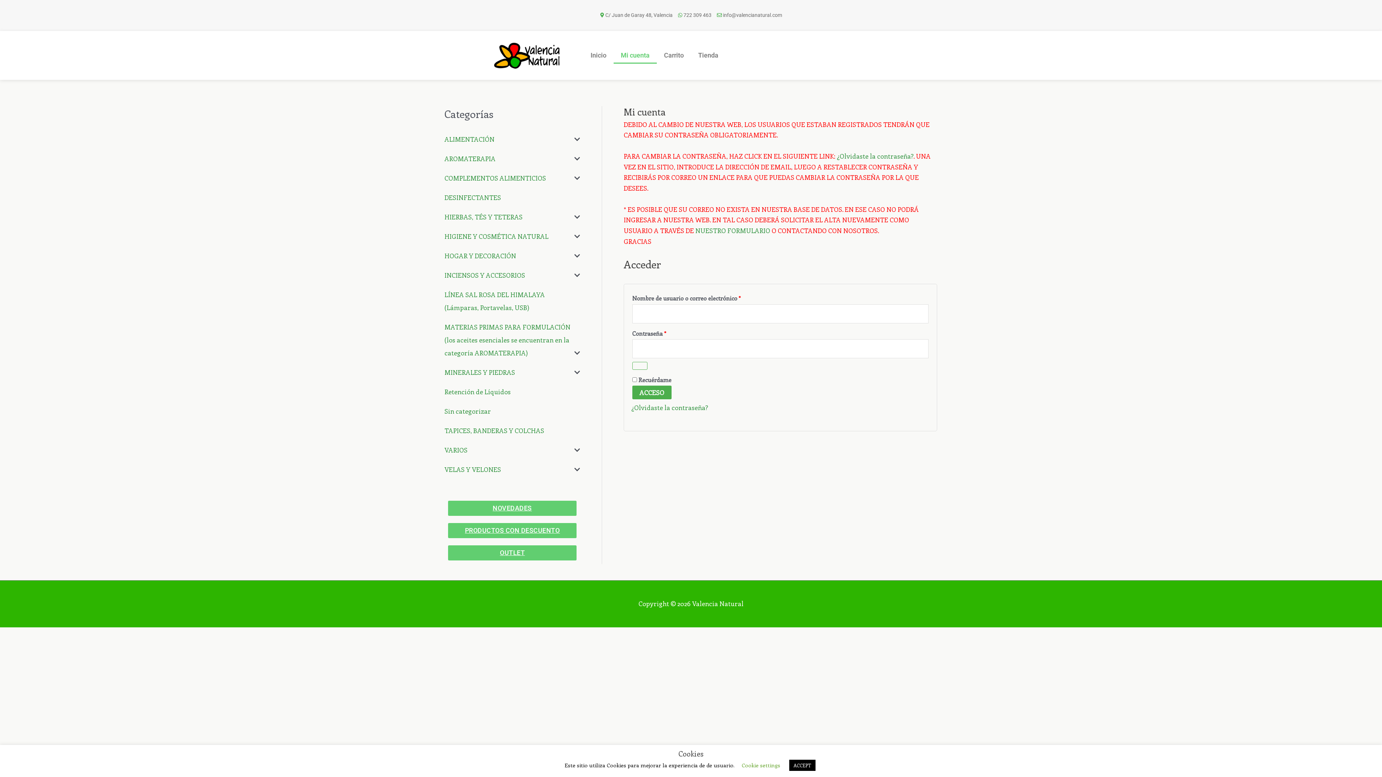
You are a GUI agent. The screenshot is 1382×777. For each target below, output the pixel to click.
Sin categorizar (467, 411)
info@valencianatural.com (752, 15)
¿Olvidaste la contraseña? (875, 156)
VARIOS (456, 450)
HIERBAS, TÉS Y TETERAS (483, 217)
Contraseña (664, 332)
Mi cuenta (635, 55)
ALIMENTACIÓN (469, 139)
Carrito (674, 55)
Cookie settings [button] (761, 765)
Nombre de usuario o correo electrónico (701, 297)
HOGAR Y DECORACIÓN (480, 255)
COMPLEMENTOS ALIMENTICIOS (495, 178)
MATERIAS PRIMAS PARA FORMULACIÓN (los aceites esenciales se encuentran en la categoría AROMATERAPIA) (507, 340)
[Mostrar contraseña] (639, 366)
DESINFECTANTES (472, 197)
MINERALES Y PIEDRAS (479, 372)
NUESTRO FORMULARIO (732, 230)
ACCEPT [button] (802, 765)
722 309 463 (697, 15)
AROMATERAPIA (470, 158)
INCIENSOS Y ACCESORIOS (484, 275)
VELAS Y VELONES (472, 469)
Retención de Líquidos (477, 391)
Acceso (652, 392)
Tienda (708, 55)
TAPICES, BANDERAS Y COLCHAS (494, 430)
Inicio (598, 55)
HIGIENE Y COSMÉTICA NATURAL (496, 236)
